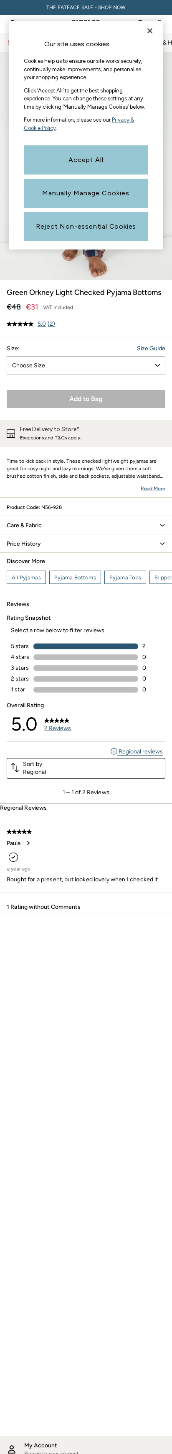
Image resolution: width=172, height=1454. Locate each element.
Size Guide (151, 348)
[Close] (150, 31)
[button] (86, 525)
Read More (153, 488)
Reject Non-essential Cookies (86, 226)
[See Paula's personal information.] (28, 843)
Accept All (85, 160)
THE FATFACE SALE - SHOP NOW (86, 7)
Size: (13, 348)
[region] (86, 135)
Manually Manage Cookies (85, 193)
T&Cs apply (67, 438)
